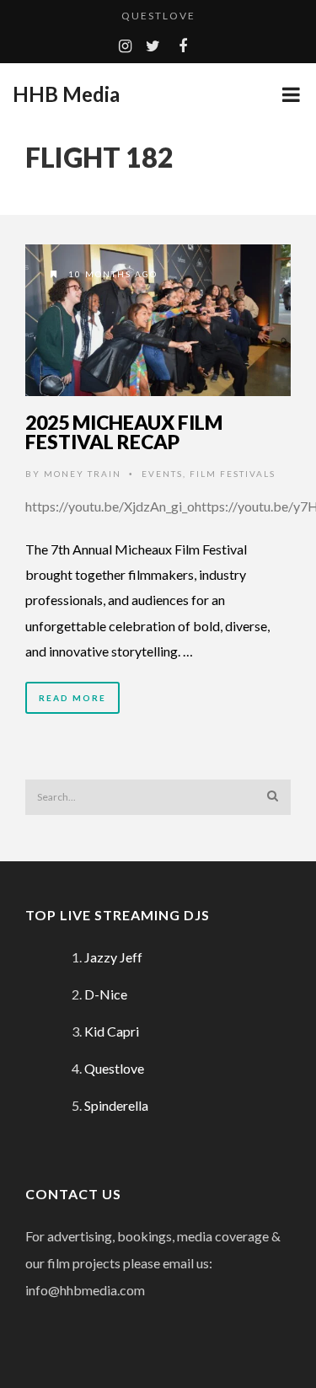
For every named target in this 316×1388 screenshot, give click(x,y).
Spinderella (116, 1105)
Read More (72, 698)
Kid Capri (111, 1031)
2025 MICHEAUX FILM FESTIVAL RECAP (123, 431)
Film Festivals (233, 474)
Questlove (158, 15)
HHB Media (66, 94)
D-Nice (105, 994)
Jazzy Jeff (113, 957)
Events (162, 474)
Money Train (82, 474)
